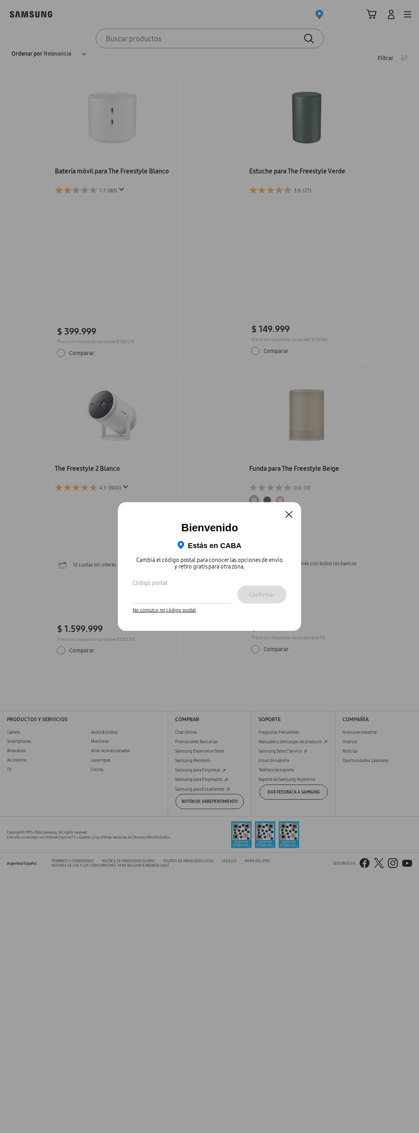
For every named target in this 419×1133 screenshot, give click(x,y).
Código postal (150, 582)
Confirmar (262, 594)
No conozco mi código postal (164, 610)
